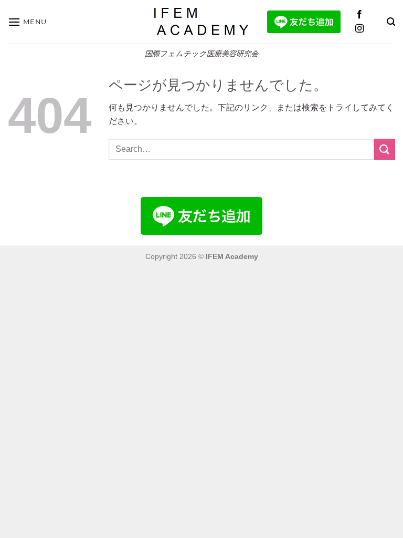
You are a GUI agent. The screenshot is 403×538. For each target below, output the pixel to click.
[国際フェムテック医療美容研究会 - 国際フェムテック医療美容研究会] (201, 22)
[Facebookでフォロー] (359, 14)
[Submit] (384, 149)
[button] (27, 22)
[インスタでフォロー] (359, 29)
